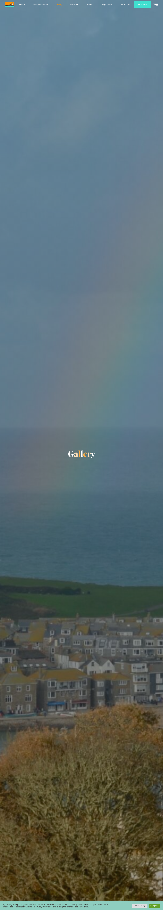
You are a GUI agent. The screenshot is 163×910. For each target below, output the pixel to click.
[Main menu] (155, 4)
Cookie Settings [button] (140, 906)
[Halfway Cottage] (9, 4)
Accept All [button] (154, 906)
